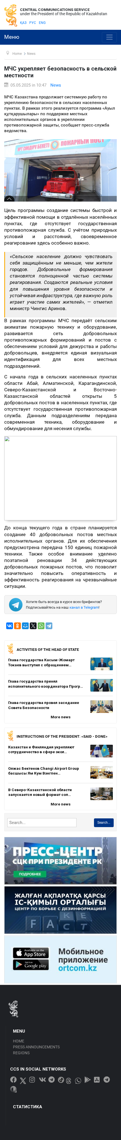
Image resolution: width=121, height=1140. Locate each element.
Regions (21, 1053)
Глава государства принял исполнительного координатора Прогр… (45, 683)
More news (61, 717)
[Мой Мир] (25, 625)
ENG (42, 23)
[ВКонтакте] (9, 625)
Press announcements (36, 1047)
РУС (32, 23)
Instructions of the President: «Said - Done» (62, 736)
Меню (11, 37)
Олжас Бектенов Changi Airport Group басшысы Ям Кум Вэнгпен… (43, 771)
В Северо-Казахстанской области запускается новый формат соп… (40, 792)
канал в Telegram (84, 607)
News (55, 85)
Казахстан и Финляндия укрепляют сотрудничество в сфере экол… (41, 749)
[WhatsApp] (41, 625)
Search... (103, 823)
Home (18, 1041)
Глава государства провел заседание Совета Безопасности (43, 705)
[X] (33, 625)
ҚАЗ (23, 23)
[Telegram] (49, 625)
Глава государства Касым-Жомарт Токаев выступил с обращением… (41, 662)
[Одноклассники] (17, 625)
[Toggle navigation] (109, 37)
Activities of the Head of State (48, 649)
